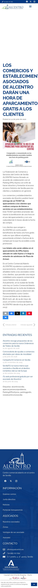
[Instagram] (16, 481)
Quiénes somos (9, 494)
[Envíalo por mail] (5, 313)
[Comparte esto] (11, 313)
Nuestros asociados (11, 522)
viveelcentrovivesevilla (12, 395)
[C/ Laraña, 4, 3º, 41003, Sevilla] (5, 557)
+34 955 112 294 (13, 553)
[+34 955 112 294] (5, 553)
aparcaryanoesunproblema (14, 389)
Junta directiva (9, 499)
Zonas (5, 527)
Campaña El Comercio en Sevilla (16, 360)
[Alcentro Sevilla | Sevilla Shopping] (12, 6)
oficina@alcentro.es (15, 549)
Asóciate (6, 537)
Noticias (6, 505)
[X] (10, 481)
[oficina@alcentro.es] (5, 549)
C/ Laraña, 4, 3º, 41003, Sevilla (20, 557)
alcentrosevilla (18, 387)
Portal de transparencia (13, 510)
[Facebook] (5, 481)
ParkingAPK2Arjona (11, 392)
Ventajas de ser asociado (13, 532)
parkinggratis (25, 392)
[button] (33, 6)
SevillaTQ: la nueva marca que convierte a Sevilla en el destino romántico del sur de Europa (16, 368)
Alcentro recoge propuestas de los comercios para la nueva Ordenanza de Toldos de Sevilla (18, 343)
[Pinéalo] (29, 313)
